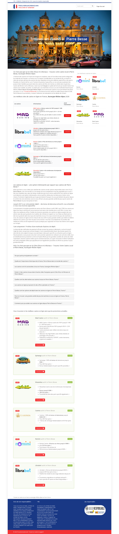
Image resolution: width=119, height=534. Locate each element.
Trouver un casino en (18, 497)
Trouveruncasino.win (30, 91)
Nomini (35, 141)
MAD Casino (36, 108)
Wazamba (36, 170)
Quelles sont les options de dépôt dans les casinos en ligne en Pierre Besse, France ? (40, 290)
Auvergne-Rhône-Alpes (37, 497)
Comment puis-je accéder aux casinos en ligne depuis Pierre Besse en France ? (38, 303)
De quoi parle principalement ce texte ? (26, 256)
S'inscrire (67, 115)
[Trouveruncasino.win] (26, 6)
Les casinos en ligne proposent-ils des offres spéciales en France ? (35, 285)
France (27, 497)
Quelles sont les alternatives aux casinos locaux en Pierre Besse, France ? (37, 279)
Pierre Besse (53, 318)
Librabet (35, 128)
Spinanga (36, 156)
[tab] (43, 255)
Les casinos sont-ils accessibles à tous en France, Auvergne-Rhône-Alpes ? (37, 266)
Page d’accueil (100, 6)
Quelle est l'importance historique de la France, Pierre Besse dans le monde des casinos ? (41, 261)
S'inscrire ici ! (39, 345)
